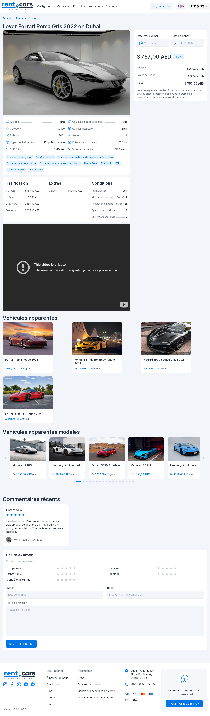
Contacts (111, 6)
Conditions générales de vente (96, 691)
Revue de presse (21, 643)
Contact (52, 697)
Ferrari (20, 18)
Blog (49, 691)
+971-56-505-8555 (142, 684)
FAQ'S (81, 678)
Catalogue (53, 684)
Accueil (7, 18)
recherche (163, 6)
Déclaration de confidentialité (96, 697)
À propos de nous (92, 6)
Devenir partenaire (89, 684)
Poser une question (184, 703)
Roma (32, 18)
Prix (75, 6)
